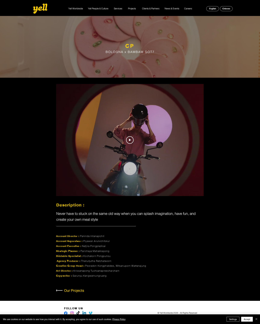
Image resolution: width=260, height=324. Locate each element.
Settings (233, 319)
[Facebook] (65, 313)
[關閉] (256, 319)
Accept (247, 319)
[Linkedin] (84, 313)
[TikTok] (78, 313)
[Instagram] (72, 313)
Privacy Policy (118, 319)
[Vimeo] (90, 313)
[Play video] (130, 140)
